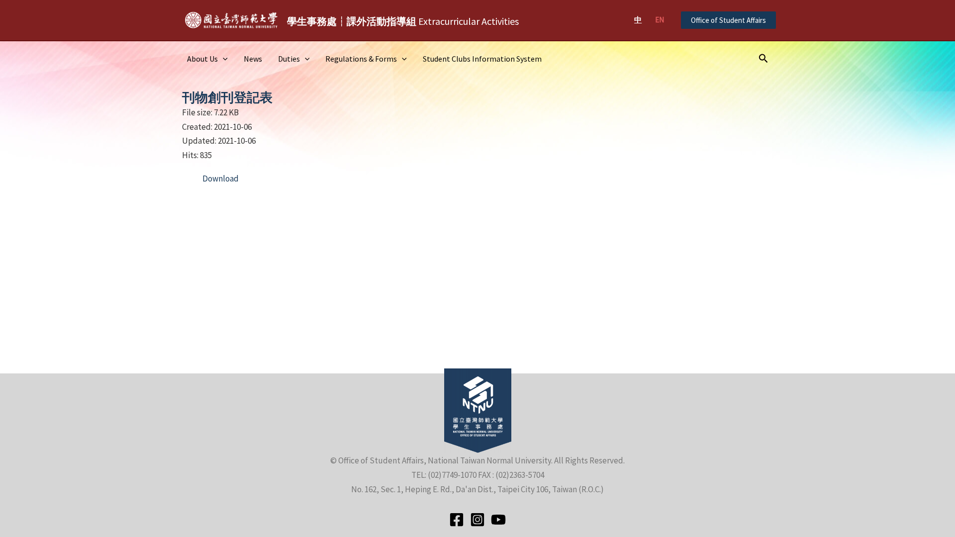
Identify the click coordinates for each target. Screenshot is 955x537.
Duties (289, 59)
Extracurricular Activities (403, 21)
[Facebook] (456, 519)
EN (659, 19)
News (253, 59)
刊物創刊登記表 (227, 97)
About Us (202, 59)
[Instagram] (477, 519)
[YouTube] (498, 519)
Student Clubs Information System (482, 59)
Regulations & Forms (361, 59)
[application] (223, 58)
